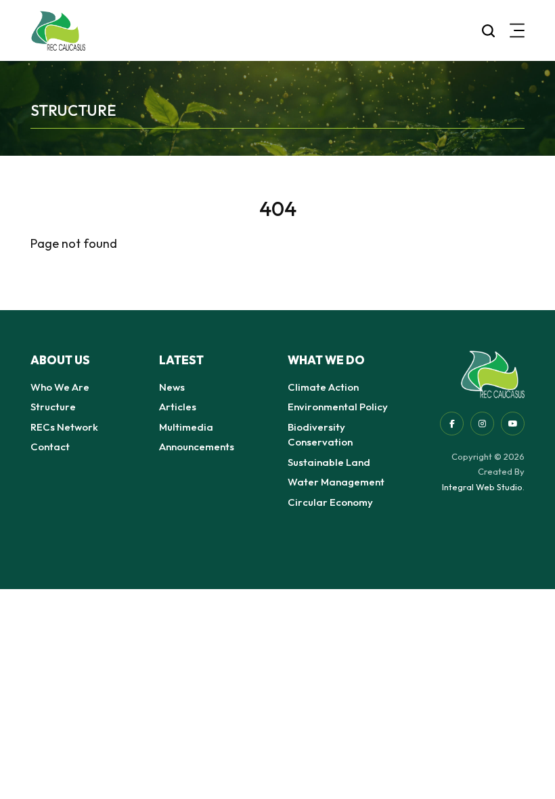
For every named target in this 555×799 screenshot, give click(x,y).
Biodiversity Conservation (320, 434)
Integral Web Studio (482, 486)
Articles (177, 406)
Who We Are (59, 387)
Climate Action (323, 387)
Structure (53, 406)
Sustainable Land (329, 462)
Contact (50, 446)
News (172, 387)
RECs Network (64, 426)
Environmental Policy (338, 406)
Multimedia (186, 426)
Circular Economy (330, 502)
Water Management (336, 481)
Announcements (196, 446)
